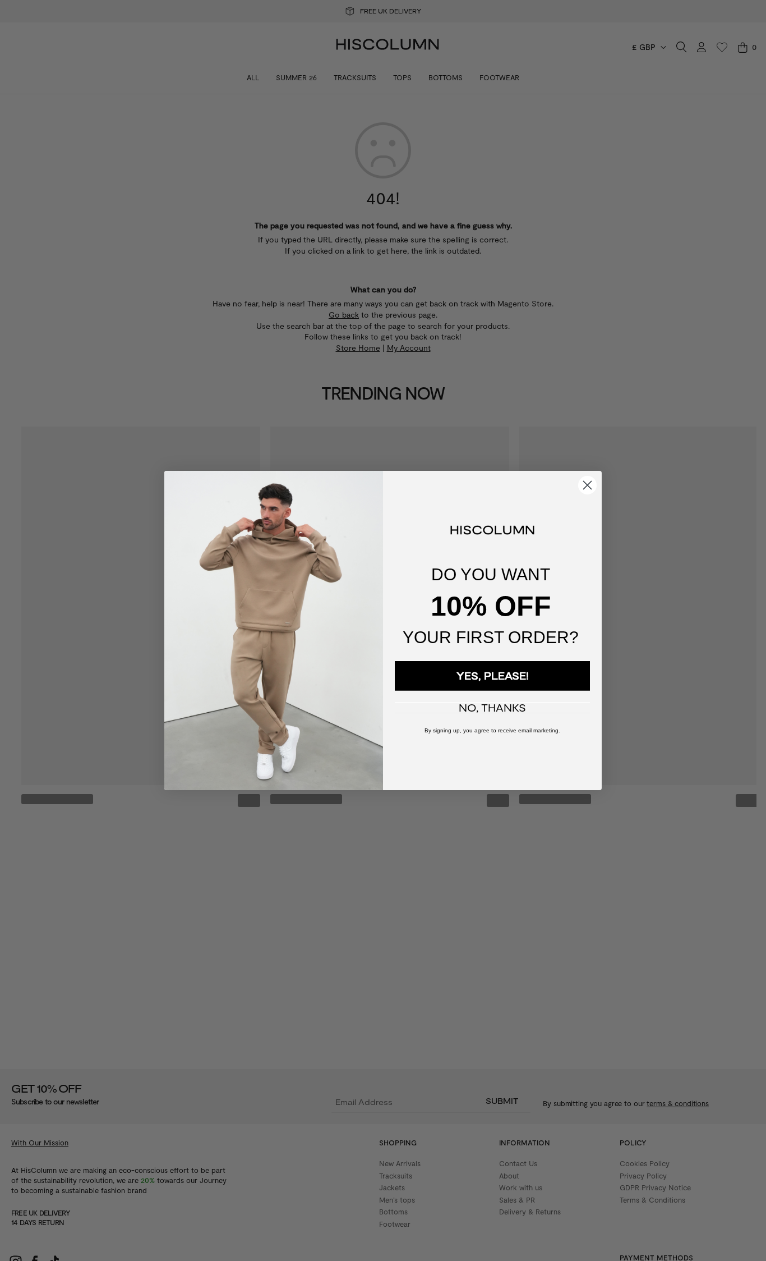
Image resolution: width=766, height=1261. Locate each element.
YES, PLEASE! (492, 676)
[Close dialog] (587, 485)
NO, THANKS (492, 707)
